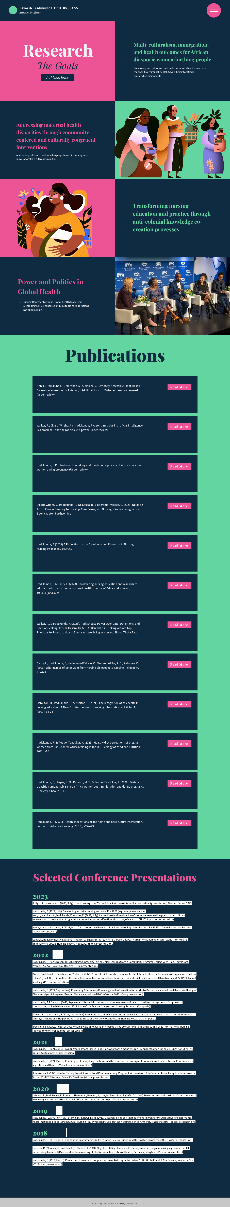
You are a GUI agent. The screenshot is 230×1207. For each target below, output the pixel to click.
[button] (214, 10)
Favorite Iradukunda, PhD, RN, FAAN (48, 8)
